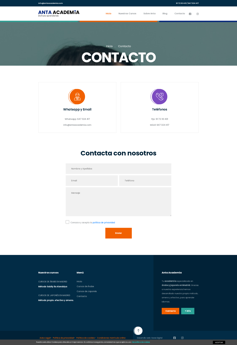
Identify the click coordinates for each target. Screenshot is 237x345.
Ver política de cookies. (141, 342)
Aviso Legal (45, 338)
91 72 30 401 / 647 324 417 (187, 3)
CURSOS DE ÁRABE (47, 281)
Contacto (179, 13)
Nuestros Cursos (127, 13)
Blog (165, 13)
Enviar (118, 233)
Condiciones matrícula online (111, 338)
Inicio (108, 13)
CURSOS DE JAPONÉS (48, 295)
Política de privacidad (63, 338)
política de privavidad (104, 222)
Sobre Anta (149, 13)
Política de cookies (85, 338)
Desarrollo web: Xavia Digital (149, 338)
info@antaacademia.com (50, 3)
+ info (188, 310)
